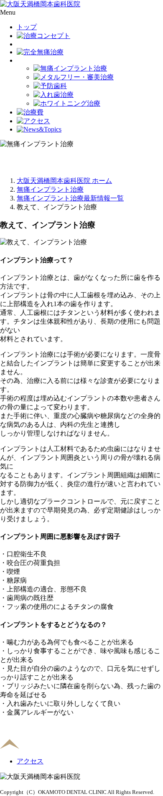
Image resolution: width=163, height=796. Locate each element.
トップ (27, 26)
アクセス (30, 761)
